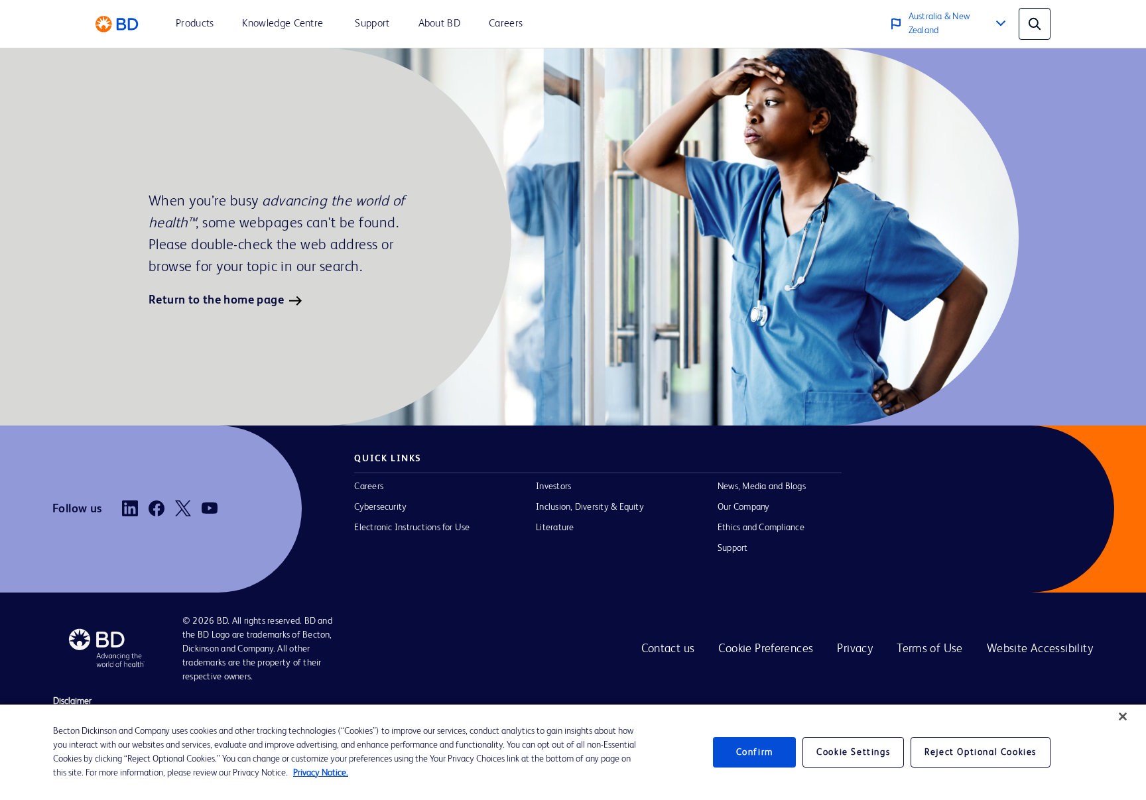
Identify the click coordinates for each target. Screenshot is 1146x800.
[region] (573, 752)
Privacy (855, 649)
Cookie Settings (853, 752)
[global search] (1034, 24)
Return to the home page (216, 300)
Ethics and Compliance (761, 527)
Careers (368, 486)
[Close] (1123, 716)
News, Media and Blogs (762, 486)
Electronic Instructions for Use (412, 527)
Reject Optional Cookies (980, 752)
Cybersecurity (380, 507)
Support (733, 548)
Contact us (668, 649)
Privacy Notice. (320, 772)
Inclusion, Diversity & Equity (590, 507)
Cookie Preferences (765, 649)
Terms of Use (930, 649)
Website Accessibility (1040, 649)
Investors (553, 486)
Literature (555, 527)
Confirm (754, 752)
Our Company (744, 507)
